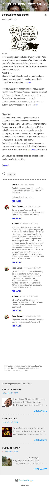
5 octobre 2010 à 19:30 (30, 224)
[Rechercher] (45, 5)
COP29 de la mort (11, 447)
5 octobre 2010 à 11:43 (26, 184)
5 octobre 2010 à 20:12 (30, 296)
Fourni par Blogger (26, 480)
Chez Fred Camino (24, 4)
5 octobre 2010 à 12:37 (32, 206)
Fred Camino (17, 206)
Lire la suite (40, 411)
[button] (45, 15)
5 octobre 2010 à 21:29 (32, 316)
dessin (6, 165)
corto (14, 184)
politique (11, 174)
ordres (28, 82)
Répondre (16, 201)
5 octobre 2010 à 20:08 (32, 268)
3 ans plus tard (9, 418)
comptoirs (33, 149)
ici (37, 105)
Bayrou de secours (11, 389)
